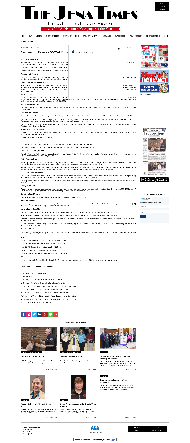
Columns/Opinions (71, 36)
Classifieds (120, 36)
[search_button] (164, 36)
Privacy (137, 430)
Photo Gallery (52, 36)
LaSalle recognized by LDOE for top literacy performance (115, 357)
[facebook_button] (167, 36)
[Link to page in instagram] (28, 314)
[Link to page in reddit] (55, 314)
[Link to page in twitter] (34, 314)
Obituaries (106, 36)
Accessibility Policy (157, 430)
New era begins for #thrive (71, 356)
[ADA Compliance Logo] (95, 430)
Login (162, 4)
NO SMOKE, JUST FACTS (32, 356)
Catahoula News (90, 36)
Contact (157, 427)
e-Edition (162, 10)
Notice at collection (82, 440)
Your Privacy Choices (101, 440)
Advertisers (138, 427)
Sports (39, 36)
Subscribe (162, 7)
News (30, 36)
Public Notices (135, 36)
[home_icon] (23, 36)
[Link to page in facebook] (23, 314)
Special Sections (152, 36)
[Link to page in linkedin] (39, 314)
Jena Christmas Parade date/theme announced (114, 381)
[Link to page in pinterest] (45, 314)
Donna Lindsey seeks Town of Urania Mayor (36, 405)
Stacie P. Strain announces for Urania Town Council (78, 405)
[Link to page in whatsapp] (50, 314)
